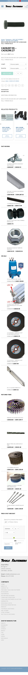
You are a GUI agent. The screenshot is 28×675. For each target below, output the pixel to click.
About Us (4, 586)
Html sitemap (5, 612)
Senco (3, 636)
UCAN (2, 634)
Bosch (3, 630)
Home (3, 39)
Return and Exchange (7, 595)
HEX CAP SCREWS (18, 39)
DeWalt (3, 627)
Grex (2, 640)
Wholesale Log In (6, 603)
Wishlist (3, 606)
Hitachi (3, 628)
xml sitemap (4, 610)
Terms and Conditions (8, 597)
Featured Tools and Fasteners (10, 590)
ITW (2, 632)
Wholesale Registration (8, 605)
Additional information (8, 95)
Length (3, 64)
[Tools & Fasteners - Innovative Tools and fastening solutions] (14, 5)
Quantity (3, 68)
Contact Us (4, 588)
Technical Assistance (7, 608)
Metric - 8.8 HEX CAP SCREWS (9, 41)
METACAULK (4, 638)
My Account (4, 591)
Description (5, 91)
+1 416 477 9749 (13, 1)
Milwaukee (4, 625)
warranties (4, 601)
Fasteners (9, 39)
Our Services (5, 593)
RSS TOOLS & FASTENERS (8, 614)
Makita (3, 623)
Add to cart (7, 73)
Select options (7, 136)
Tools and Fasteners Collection (11, 599)
